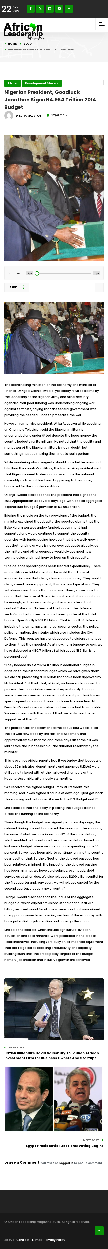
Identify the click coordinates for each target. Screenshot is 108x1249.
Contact (23, 1240)
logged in (66, 1163)
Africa (12, 83)
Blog (28, 44)
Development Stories (41, 83)
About (9, 1240)
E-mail (37, 1240)
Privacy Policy (55, 1240)
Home (12, 44)
